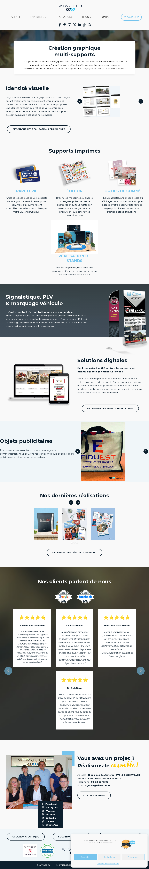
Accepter (85, 857)
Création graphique (25, 836)
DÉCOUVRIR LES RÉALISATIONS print (74, 552)
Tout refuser (109, 857)
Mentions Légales (66, 864)
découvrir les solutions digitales (110, 408)
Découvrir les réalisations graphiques (39, 129)
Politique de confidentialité (108, 863)
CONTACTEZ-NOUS (94, 795)
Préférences (133, 857)
